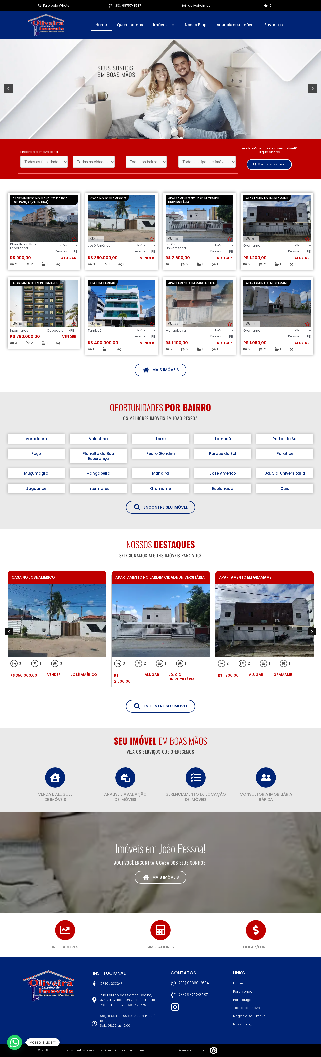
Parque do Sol (222, 453)
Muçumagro (36, 473)
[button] (8, 88)
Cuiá (285, 488)
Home (101, 24)
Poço (36, 453)
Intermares (98, 488)
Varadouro (36, 438)
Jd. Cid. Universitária (285, 473)
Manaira (160, 473)
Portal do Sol (285, 438)
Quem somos (130, 24)
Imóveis (161, 24)
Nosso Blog (196, 24)
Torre (160, 438)
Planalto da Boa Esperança (98, 456)
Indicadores (65, 947)
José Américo (223, 473)
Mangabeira (98, 473)
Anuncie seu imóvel (235, 24)
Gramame (160, 488)
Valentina (98, 438)
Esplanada (222, 488)
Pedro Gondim (160, 453)
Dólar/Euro (256, 947)
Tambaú (222, 438)
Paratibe (285, 453)
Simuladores (160, 947)
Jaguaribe (36, 488)
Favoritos (273, 24)
